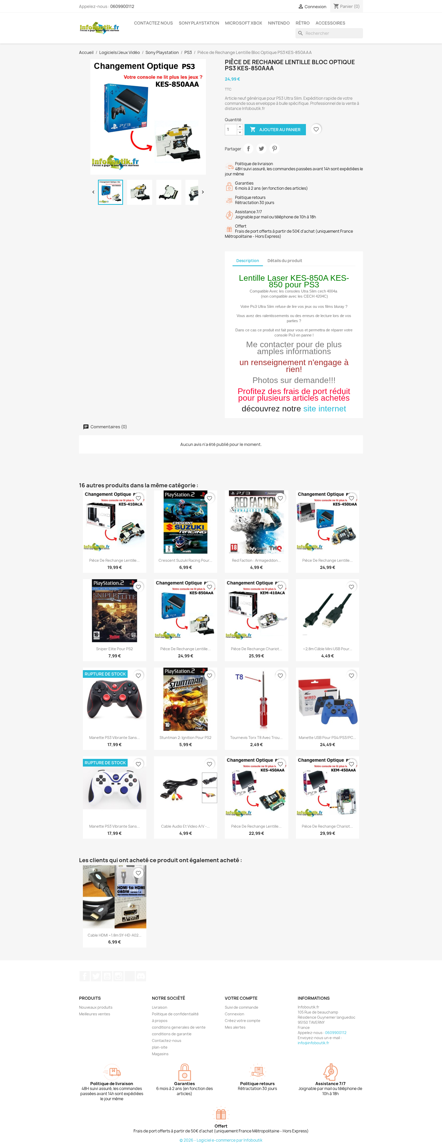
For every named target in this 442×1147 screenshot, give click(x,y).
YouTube (107, 976)
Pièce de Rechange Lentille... (114, 560)
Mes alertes (235, 1027)
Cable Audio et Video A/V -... (185, 826)
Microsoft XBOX (243, 23)
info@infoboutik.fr (313, 1042)
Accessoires (330, 23)
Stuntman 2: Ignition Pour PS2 (185, 737)
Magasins (160, 1053)
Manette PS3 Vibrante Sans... (114, 737)
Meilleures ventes (94, 1013)
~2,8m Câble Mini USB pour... (327, 648)
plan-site (160, 1047)
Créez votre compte (242, 1020)
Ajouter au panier (275, 129)
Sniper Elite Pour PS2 (114, 648)
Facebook (85, 976)
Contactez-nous (166, 1040)
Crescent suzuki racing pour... (185, 560)
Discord (141, 976)
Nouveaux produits (96, 1007)
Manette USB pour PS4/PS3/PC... (327, 737)
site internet (324, 408)
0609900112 (122, 6)
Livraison (159, 1007)
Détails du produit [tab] (285, 260)
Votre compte (241, 998)
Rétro (303, 23)
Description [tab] (247, 260)
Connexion (234, 1013)
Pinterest (274, 148)
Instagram (118, 976)
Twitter (96, 976)
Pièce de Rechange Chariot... (256, 648)
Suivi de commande (241, 1007)
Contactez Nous (153, 23)
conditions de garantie (172, 1033)
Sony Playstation (199, 23)
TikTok (130, 976)
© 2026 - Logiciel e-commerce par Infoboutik (221, 1140)
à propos (160, 1020)
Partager (248, 148)
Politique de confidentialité (175, 1013)
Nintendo (279, 23)
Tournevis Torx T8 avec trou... (256, 737)
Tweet (261, 148)
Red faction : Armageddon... (256, 560)
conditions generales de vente (179, 1027)
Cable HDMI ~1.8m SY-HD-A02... (114, 935)
